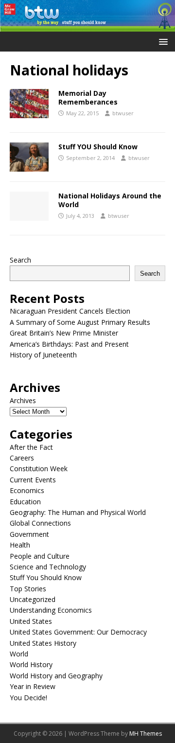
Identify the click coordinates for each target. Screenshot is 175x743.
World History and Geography (56, 675)
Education (25, 501)
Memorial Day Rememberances (88, 97)
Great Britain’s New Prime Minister (64, 332)
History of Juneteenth (43, 354)
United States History (43, 643)
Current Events (33, 479)
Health (20, 544)
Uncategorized (32, 599)
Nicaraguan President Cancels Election (70, 311)
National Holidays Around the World (109, 200)
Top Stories (28, 588)
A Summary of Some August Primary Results (80, 322)
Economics (27, 490)
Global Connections (40, 523)
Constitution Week (39, 468)
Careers (22, 457)
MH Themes (145, 733)
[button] (162, 41)
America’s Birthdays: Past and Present (69, 344)
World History (31, 664)
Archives (23, 400)
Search (20, 260)
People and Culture (40, 556)
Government (29, 534)
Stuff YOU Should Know (98, 146)
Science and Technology (48, 566)
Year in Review (32, 686)
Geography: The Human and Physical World (78, 512)
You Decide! (28, 697)
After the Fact (31, 447)
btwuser (123, 113)
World (19, 653)
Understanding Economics (51, 610)
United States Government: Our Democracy (78, 632)
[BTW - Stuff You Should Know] (87, 26)
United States (31, 621)
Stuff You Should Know (46, 577)
